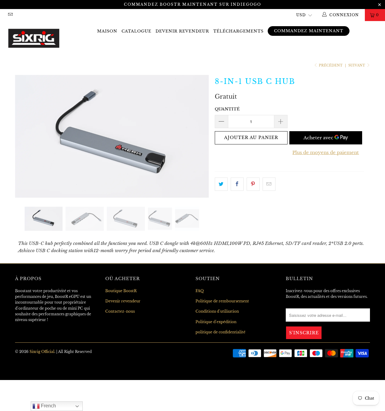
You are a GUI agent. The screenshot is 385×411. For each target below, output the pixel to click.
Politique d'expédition (216, 322)
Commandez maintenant (308, 30)
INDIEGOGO (246, 4)
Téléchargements (238, 31)
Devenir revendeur (182, 31)
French (48, 405)
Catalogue (136, 31)
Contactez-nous (120, 311)
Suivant (357, 65)
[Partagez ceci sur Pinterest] (253, 184)
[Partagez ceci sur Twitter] (221, 184)
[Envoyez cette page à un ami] (269, 184)
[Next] (198, 136)
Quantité (227, 109)
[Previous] (25, 136)
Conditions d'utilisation (217, 311)
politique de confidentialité (220, 332)
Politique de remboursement (222, 301)
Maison (107, 31)
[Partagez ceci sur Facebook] (237, 184)
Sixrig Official (41, 351)
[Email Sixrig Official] (10, 15)
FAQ (200, 291)
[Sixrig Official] (34, 37)
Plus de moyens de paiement (325, 152)
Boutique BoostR (121, 291)
